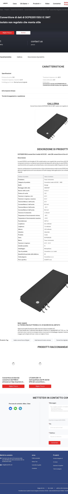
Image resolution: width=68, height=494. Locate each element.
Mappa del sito (40, 488)
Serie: (19, 237)
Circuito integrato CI (58, 458)
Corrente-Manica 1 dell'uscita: (26, 204)
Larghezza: (21, 226)
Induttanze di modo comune (43, 340)
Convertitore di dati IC (17, 9)
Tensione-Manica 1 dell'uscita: (26, 201)
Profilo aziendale (36, 458)
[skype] (20, 408)
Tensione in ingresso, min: (25, 196)
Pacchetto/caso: (22, 221)
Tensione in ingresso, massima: (27, 199)
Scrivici (23, 33)
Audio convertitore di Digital (21, 340)
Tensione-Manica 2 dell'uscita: (26, 207)
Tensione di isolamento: (24, 212)
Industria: (20, 232)
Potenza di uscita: (23, 193)
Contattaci (54, 443)
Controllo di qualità (36, 465)
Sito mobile (50, 488)
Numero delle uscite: (24, 190)
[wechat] (15, 408)
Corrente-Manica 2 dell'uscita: (26, 210)
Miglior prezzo (7, 33)
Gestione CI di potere (58, 465)
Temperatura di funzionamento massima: (29, 218)
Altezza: (20, 229)
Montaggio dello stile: (24, 188)
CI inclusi (55, 462)
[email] (10, 408)
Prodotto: (20, 235)
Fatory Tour (34, 461)
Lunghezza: (21, 223)
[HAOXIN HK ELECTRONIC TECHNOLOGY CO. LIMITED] (5, 3)
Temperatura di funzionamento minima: (29, 215)
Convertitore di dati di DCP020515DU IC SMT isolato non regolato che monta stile (33, 380)
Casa (1, 9)
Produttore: (21, 179)
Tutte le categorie (57, 469)
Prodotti (7, 9)
